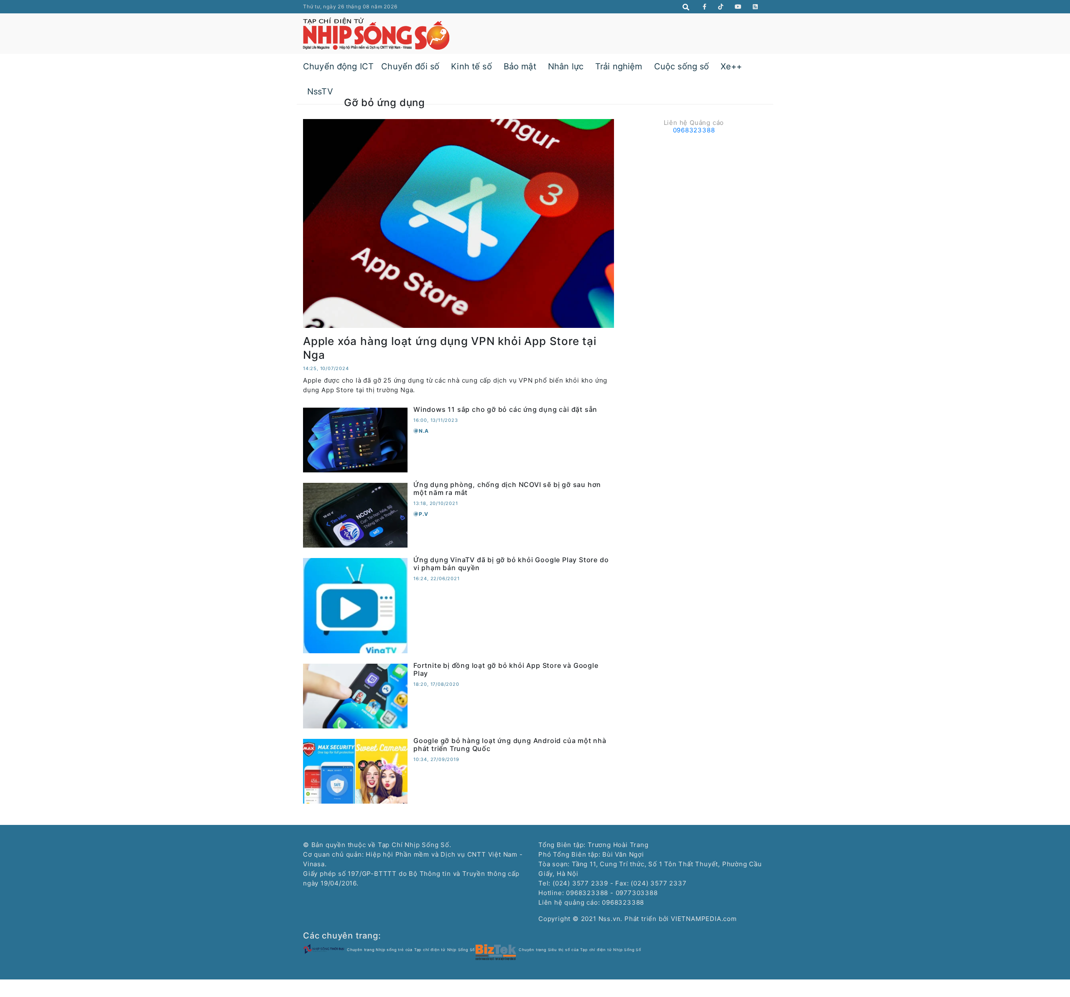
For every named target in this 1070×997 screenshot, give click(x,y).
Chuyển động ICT (338, 66)
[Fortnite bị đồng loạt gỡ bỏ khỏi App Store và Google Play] (355, 695)
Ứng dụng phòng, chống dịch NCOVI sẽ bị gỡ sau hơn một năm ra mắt (507, 488)
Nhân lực (565, 66)
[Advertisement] (694, 195)
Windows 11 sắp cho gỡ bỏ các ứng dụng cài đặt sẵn (505, 409)
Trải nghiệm (618, 66)
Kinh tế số (471, 66)
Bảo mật (520, 66)
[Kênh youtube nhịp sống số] (738, 6)
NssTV (320, 91)
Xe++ (731, 66)
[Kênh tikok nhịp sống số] (720, 6)
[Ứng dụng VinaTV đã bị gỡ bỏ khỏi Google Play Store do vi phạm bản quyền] (355, 605)
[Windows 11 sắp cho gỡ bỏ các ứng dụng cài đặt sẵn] (355, 439)
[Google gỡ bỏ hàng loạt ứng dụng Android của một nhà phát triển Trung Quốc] (355, 771)
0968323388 (694, 130)
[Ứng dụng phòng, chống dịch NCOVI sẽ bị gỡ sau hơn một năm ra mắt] (355, 514)
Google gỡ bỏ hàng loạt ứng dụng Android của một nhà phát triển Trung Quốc (509, 744)
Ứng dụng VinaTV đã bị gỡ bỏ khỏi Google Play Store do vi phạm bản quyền (511, 564)
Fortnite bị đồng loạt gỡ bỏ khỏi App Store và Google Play (506, 669)
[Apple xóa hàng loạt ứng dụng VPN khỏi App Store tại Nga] (458, 223)
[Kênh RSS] (755, 6)
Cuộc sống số (681, 66)
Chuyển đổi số (410, 66)
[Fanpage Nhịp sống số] (704, 6)
